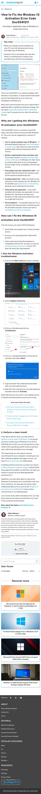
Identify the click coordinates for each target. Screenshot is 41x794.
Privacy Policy (6, 777)
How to (3, 753)
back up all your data (15, 461)
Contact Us (5, 712)
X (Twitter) (16, 698)
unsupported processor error (16, 246)
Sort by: (25, 571)
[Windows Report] (14, 2)
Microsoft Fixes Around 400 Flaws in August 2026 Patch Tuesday (20, 658)
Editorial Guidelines (7, 725)
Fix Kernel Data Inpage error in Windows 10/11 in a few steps (20, 633)
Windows (4, 760)
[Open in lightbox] (22, 280)
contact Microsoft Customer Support (15, 468)
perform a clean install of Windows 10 (15, 439)
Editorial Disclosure (7, 729)
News (3, 746)
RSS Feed (4, 770)
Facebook (10, 698)
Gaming (3, 757)
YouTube (21, 698)
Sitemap (4, 773)
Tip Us (3, 716)
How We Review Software (9, 736)
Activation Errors (27, 505)
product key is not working (28, 184)
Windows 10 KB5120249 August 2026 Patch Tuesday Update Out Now (20, 684)
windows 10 (5, 508)
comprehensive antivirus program (18, 210)
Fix (2, 9)
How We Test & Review (9, 733)
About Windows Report (9, 709)
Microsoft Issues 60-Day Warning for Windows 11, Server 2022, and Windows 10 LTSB (21, 409)
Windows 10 (8, 9)
